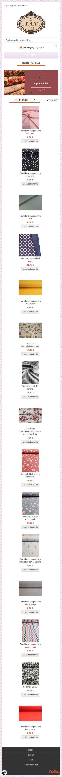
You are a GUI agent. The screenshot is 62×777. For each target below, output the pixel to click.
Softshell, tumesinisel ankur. (30, 259)
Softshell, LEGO (30, 687)
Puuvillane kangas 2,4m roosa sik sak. (30, 645)
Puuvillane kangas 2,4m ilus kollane (30, 302)
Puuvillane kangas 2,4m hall (30, 217)
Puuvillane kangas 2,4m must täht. (30, 174)
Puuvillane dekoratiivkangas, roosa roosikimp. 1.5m (30, 431)
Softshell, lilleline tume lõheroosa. (30, 475)
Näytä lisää (52, 100)
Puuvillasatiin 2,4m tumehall (30, 387)
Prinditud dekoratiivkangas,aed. (30, 344)
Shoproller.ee (54, 771)
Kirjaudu (13, 5)
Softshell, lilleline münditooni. (30, 517)
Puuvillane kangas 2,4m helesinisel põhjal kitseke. (30, 560)
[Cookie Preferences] (4, 773)
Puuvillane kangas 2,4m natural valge (30, 603)
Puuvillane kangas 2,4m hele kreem (30, 132)
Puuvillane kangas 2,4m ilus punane (30, 728)
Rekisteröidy (22, 5)
